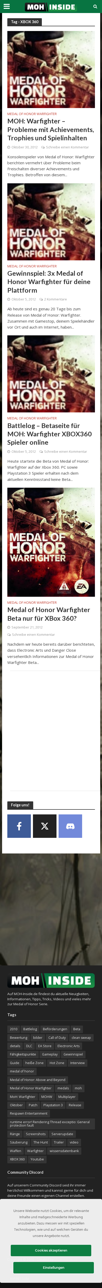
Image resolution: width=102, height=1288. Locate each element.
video (74, 1142)
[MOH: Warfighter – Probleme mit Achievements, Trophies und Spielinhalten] (51, 69)
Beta (76, 1029)
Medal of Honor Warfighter (32, 114)
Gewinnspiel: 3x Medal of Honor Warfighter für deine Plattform (48, 281)
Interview (77, 1063)
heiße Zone (34, 1063)
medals (63, 1088)
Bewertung (18, 1037)
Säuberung (18, 1142)
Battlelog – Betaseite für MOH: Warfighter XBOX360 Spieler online (49, 434)
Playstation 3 (53, 1105)
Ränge (15, 1134)
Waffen (15, 1151)
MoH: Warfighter (22, 1097)
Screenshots (36, 1134)
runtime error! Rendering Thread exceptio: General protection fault (50, 1124)
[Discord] (70, 826)
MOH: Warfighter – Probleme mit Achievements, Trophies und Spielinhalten (50, 129)
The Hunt (40, 1142)
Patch (33, 1105)
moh (78, 1088)
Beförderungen (55, 1029)
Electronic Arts (69, 1046)
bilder (37, 1037)
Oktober (16, 1105)
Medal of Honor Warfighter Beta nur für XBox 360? (48, 614)
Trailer (59, 1142)
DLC (29, 1046)
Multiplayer (67, 1097)
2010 (13, 1029)
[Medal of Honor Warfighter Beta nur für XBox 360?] (51, 541)
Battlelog (30, 1029)
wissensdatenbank (64, 1151)
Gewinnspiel (73, 1054)
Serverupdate (62, 1134)
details (15, 1046)
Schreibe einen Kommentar (67, 147)
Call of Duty (57, 1037)
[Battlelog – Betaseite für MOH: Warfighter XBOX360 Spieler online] (51, 373)
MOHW (46, 1097)
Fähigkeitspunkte (23, 1054)
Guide (14, 1063)
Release (75, 1105)
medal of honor (22, 1071)
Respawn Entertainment (28, 1113)
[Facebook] (19, 826)
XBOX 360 (17, 1159)
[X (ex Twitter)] (44, 826)
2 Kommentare (55, 299)
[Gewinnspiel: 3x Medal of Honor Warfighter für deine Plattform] (51, 221)
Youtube (37, 1159)
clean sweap (81, 1037)
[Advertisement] (51, 731)
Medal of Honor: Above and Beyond (37, 1080)
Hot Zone (57, 1063)
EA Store (45, 1046)
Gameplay (50, 1054)
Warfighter (35, 1151)
